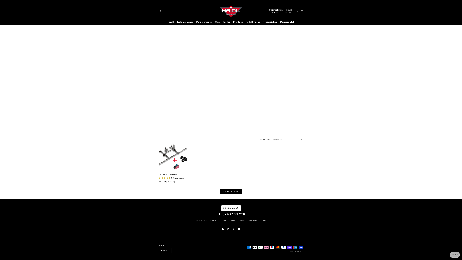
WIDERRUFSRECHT (229, 220)
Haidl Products (299, 251)
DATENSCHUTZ (215, 220)
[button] (161, 11)
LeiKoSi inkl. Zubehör (168, 174)
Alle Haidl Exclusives (231, 191)
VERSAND (263, 220)
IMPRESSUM (252, 220)
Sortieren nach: (265, 139)
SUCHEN (199, 220)
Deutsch (164, 250)
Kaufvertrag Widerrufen (231, 208)
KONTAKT (242, 220)
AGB (205, 220)
